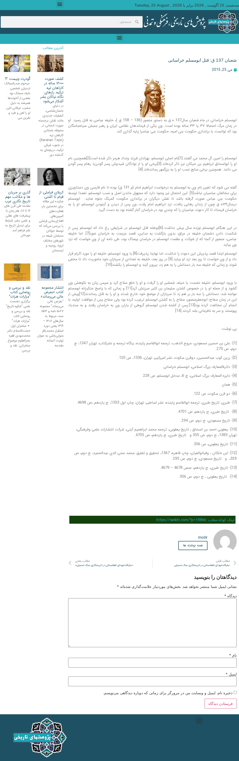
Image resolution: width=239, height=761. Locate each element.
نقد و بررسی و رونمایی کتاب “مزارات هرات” (19, 292)
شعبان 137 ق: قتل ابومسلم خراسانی (202, 60)
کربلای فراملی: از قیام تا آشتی (51, 194)
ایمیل (231, 674)
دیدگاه (230, 596)
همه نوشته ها (193, 545)
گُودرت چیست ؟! (17, 79)
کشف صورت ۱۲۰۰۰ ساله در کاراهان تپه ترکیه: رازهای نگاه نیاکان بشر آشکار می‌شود (51, 90)
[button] (60, 4)
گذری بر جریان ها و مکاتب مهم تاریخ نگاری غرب (17, 196)
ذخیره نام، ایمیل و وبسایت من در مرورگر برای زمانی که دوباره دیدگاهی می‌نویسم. (167, 693)
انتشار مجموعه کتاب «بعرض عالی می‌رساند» (52, 292)
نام (233, 655)
